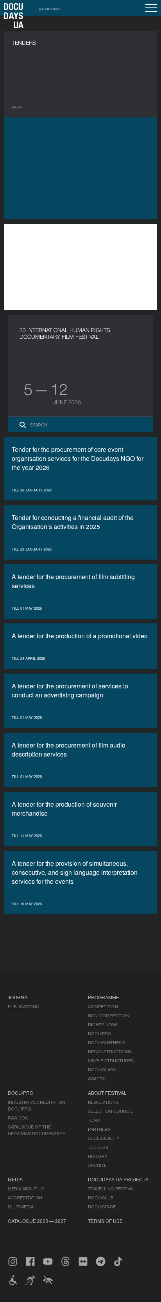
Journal (19, 997)
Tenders (98, 1147)
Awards (97, 1078)
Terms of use (105, 1220)
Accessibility (103, 1138)
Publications (23, 1006)
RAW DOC (18, 1117)
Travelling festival (111, 1188)
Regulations (103, 1102)
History (97, 1156)
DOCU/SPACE (102, 1206)
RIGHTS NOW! (102, 1024)
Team (94, 1120)
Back (16, 107)
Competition (103, 1006)
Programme (103, 997)
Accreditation (25, 1197)
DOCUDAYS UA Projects (118, 1179)
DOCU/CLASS (102, 1069)
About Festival (107, 1092)
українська (50, 8)
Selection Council (110, 1111)
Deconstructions (110, 1051)
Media (15, 1179)
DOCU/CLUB (100, 1197)
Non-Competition (108, 1015)
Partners (99, 1129)
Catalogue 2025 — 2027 (37, 1220)
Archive (97, 1165)
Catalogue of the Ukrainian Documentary (36, 1129)
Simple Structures (111, 1060)
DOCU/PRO (99, 1033)
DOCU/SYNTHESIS (106, 1042)
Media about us (26, 1188)
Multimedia (21, 1206)
